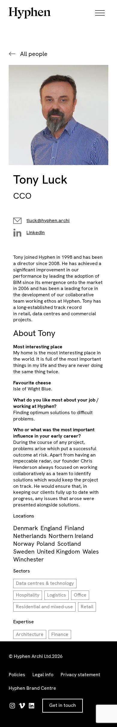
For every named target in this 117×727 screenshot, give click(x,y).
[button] (101, 13)
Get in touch (62, 705)
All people (33, 54)
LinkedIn (35, 232)
